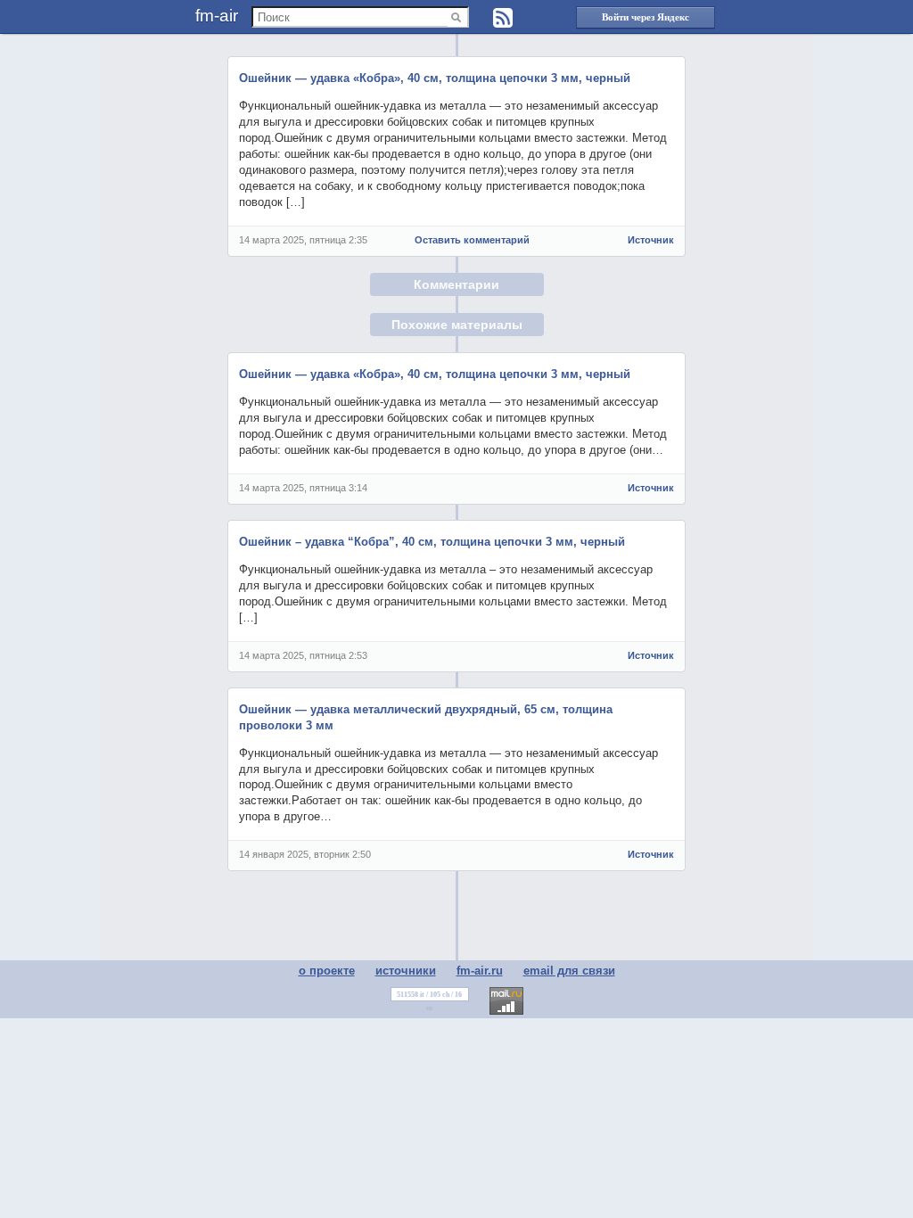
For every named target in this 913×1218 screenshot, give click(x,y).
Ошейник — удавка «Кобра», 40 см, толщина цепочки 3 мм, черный (434, 78)
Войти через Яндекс (645, 17)
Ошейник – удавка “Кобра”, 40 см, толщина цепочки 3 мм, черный (432, 541)
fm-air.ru (479, 970)
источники (405, 970)
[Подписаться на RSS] (503, 18)
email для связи (569, 970)
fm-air (216, 15)
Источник (651, 240)
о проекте (327, 970)
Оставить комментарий (472, 240)
